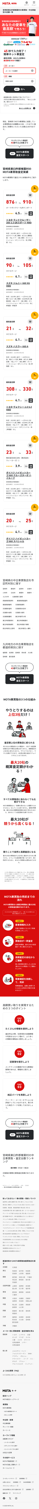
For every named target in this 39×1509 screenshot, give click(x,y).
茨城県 (14, 1282)
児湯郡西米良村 (20, 608)
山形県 (21, 1273)
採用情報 (22, 1478)
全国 (22, 1185)
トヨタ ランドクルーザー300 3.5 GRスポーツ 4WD (19, 221)
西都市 (29, 593)
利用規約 (16, 1482)
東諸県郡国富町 (22, 601)
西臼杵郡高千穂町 (23, 624)
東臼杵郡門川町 (20, 616)
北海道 (14, 1267)
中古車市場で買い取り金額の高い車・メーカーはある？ (19, 1210)
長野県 (21, 1286)
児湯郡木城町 (7, 612)
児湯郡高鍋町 (19, 604)
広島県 (21, 1305)
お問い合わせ (7, 1482)
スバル (28, 1337)
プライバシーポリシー (9, 1486)
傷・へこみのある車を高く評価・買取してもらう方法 (18, 1231)
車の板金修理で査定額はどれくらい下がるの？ (16, 1234)
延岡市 (21, 589)
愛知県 (14, 1292)
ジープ (26, 1359)
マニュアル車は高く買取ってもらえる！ (14, 1219)
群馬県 (21, 1280)
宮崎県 (5, 656)
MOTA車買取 (15, 1185)
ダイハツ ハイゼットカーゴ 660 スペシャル (18, 540)
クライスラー (16, 1359)
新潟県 (28, 1286)
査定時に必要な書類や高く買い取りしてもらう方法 (18, 1202)
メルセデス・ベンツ (19, 1351)
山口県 (21, 1307)
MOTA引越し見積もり (10, 1464)
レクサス (22, 1335)
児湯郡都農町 (7, 616)
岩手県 (21, 1271)
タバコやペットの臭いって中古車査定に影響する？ (18, 1225)
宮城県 (14, 1273)
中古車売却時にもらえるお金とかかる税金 (15, 1239)
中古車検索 (6, 1423)
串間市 (21, 593)
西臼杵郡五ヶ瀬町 (24, 628)
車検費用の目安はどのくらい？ (12, 1248)
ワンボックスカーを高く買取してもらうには (16, 1236)
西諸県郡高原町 (8, 601)
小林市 (5, 593)
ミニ (31, 1359)
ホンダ (14, 1337)
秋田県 (28, 1271)
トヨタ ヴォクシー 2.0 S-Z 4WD (19, 408)
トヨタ (14, 1335)
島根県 (14, 1307)
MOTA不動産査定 (9, 1461)
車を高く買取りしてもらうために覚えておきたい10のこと (19, 1205)
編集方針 (5, 1493)
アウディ (15, 1356)
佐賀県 (11, 652)
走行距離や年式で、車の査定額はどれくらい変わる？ (18, 1216)
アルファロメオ (17, 1364)
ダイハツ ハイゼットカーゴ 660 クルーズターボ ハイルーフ (18, 475)
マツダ (21, 1337)
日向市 (13, 593)
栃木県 (28, 1280)
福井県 (28, 1288)
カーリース (6, 1430)
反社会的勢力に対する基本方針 (12, 1489)
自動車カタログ (8, 1439)
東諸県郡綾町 (7, 604)
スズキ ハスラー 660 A (17, 346)
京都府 (28, 1298)
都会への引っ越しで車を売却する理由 (14, 1245)
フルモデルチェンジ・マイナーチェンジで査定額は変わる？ (19, 1228)
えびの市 (6, 597)
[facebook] (4, 1498)
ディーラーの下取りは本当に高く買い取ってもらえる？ (19, 1213)
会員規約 (28, 1489)
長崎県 (17, 652)
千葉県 (29, 1277)
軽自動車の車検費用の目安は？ (12, 1251)
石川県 (21, 1288)
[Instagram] (16, 1498)
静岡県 (21, 1292)
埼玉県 (14, 1280)
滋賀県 (14, 1301)
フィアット (29, 1364)
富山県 (14, 1288)
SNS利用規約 (27, 1482)
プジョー (22, 1361)
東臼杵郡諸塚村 (8, 620)
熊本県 (24, 652)
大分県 (30, 652)
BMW (30, 1353)
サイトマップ (17, 1493)
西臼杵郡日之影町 (9, 628)
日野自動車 (16, 1345)
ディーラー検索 (8, 1427)
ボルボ (14, 1361)
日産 (28, 1335)
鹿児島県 (12, 656)
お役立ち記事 (7, 1452)
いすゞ (24, 1342)
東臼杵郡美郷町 (8, 624)
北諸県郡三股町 (17, 597)
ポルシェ (23, 1356)
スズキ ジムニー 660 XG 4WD (18, 284)
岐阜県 (28, 1292)
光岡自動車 (16, 1342)
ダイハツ (27, 1340)
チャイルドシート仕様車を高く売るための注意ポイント (19, 1222)
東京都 (14, 1277)
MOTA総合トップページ (11, 1399)
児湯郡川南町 (19, 612)
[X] (10, 1498)
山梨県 (14, 1286)
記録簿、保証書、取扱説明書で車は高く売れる (16, 1207)
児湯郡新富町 (7, 608)
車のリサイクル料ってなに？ (11, 1242)
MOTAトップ (6, 1185)
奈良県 (21, 1301)
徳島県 (14, 1313)
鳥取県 (28, 1305)
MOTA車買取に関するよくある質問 (13, 1375)
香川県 (21, 1311)
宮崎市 (5, 589)
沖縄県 (14, 1326)
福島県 (28, 1273)
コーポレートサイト (9, 1478)
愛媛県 (14, 1311)
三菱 (13, 1340)
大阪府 (14, 1298)
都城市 (13, 589)
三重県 (14, 1295)
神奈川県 (22, 1277)
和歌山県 (29, 1301)
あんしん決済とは (25, 108)
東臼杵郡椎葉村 (22, 620)
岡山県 (14, 1305)
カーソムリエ (7, 1468)
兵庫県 (21, 1298)
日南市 (29, 589)
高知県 (28, 1311)
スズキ (19, 1340)
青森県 (14, 1271)
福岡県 (5, 652)
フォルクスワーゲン (19, 1353)
